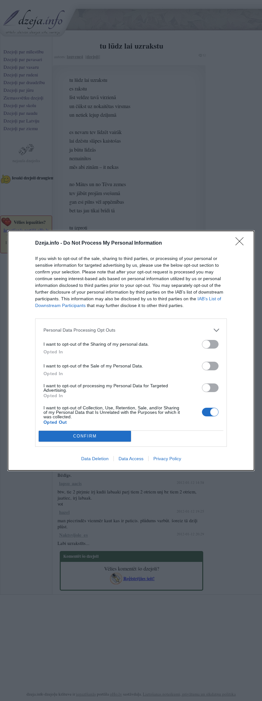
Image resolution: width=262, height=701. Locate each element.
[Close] (241, 243)
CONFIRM (85, 436)
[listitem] (131, 330)
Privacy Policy (167, 458)
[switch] (210, 344)
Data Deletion (95, 458)
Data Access (131, 458)
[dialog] (131, 350)
